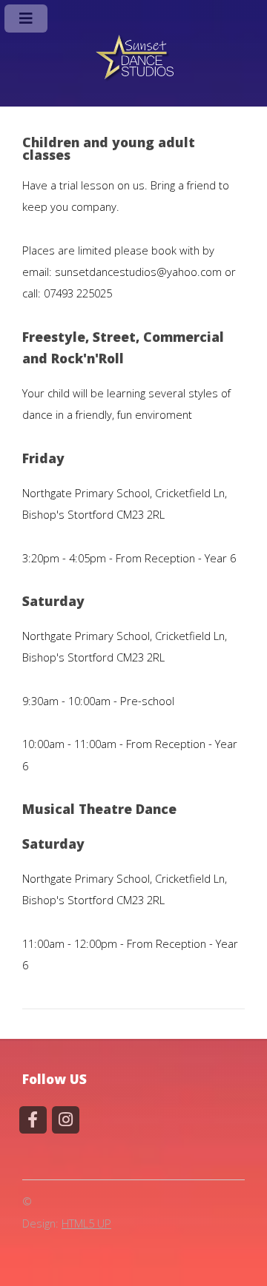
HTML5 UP (86, 1223)
